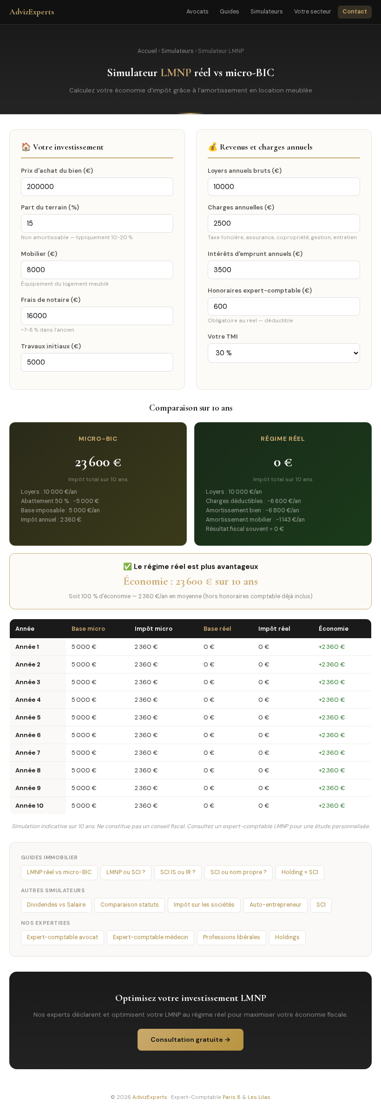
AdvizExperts (31, 12)
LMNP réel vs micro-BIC (59, 872)
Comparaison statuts (129, 904)
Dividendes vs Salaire (56, 904)
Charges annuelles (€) (241, 207)
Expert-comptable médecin (150, 937)
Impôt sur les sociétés (204, 904)
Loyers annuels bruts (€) (245, 171)
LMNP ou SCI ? (125, 872)
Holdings (287, 937)
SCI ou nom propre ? (238, 872)
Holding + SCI (300, 872)
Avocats (197, 11)
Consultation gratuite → (190, 1039)
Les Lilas (259, 1097)
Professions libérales (231, 937)
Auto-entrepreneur (276, 904)
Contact (354, 11)
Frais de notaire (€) (50, 300)
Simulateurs (266, 11)
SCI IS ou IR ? (178, 872)
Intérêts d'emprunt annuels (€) (255, 254)
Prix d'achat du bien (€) (57, 171)
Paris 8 (232, 1097)
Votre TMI (223, 336)
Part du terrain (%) (50, 207)
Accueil (147, 51)
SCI (321, 904)
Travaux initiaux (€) (51, 346)
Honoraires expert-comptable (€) (260, 290)
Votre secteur (312, 11)
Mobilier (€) (39, 254)
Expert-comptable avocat (62, 937)
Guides (229, 11)
